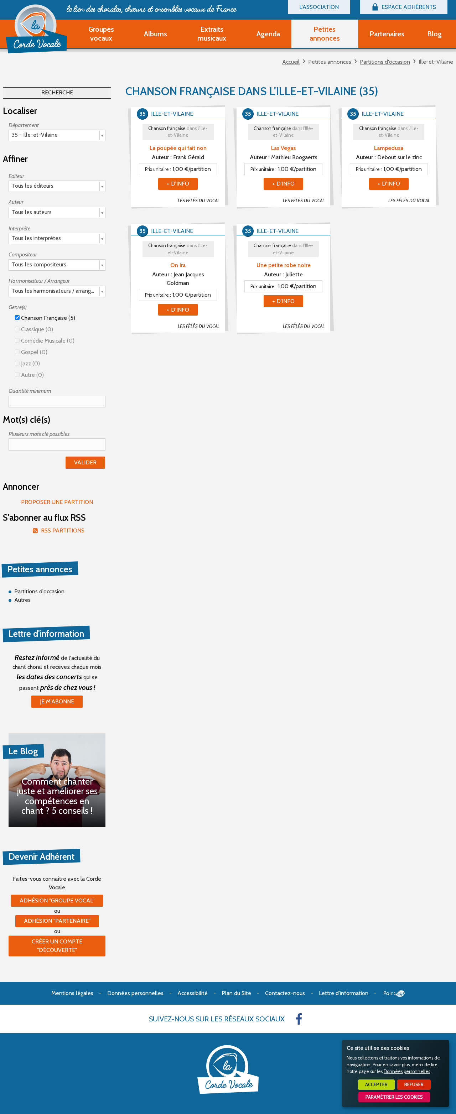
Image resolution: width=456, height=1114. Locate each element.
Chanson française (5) (47, 317)
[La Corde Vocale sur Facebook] (298, 1018)
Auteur (16, 202)
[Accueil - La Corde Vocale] (36, 29)
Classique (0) (36, 329)
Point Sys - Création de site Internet (394, 993)
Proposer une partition (57, 502)
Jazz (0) (30, 363)
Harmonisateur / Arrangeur (39, 280)
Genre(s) (18, 307)
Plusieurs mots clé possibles (39, 434)
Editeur (16, 176)
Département (24, 125)
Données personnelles (407, 1071)
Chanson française (178, 132)
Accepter (376, 1084)
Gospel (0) (33, 352)
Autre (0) (32, 374)
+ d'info (178, 183)
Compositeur (23, 254)
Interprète (19, 228)
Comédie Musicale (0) (47, 340)
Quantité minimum (30, 390)
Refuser (414, 1084)
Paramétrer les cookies (394, 1097)
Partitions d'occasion (385, 61)
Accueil (291, 61)
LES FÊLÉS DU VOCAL (198, 200)
